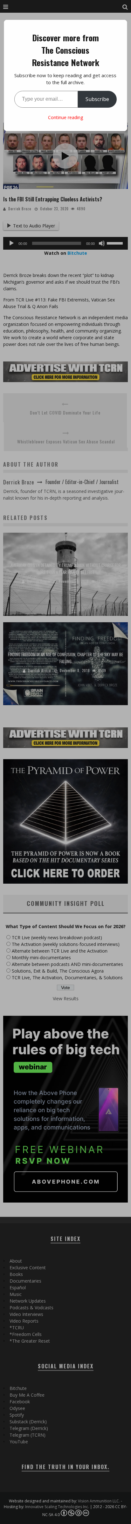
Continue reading (65, 117)
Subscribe (97, 99)
